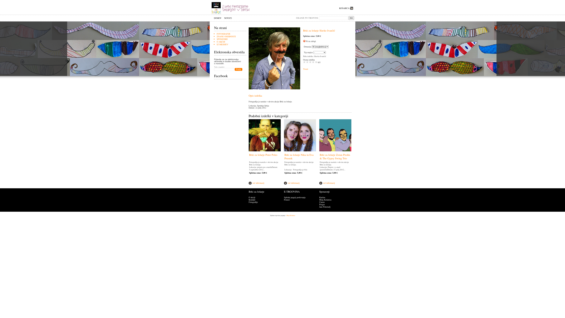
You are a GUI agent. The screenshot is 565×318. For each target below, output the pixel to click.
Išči (351, 18)
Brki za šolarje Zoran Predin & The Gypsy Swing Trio (335, 156)
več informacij (258, 183)
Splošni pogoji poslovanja (294, 197)
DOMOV (217, 18)
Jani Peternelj (324, 206)
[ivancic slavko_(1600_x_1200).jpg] (274, 88)
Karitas (322, 197)
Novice (228, 18)
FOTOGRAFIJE (223, 33)
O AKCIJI (221, 41)
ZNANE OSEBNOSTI (226, 36)
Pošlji (238, 69)
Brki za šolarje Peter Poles (263, 154)
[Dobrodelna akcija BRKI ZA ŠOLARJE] (231, 14)
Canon (322, 202)
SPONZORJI (222, 39)
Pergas (322, 204)
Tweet (305, 69)
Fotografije (253, 202)
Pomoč (287, 199)
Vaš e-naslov (219, 67)
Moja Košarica (325, 199)
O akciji (252, 197)
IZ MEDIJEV (222, 44)
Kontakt (252, 199)
